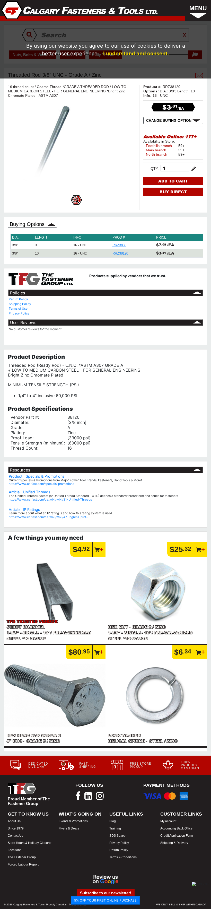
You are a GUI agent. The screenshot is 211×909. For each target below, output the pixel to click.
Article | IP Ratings (24, 509)
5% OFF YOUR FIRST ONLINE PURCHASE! (105, 900)
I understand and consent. (136, 53)
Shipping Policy (20, 304)
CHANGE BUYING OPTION (169, 120)
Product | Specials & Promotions (37, 476)
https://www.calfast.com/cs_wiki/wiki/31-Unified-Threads (50, 499)
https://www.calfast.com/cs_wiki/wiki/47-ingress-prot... (49, 517)
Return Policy (18, 299)
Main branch (156, 150)
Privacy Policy (19, 313)
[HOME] (79, 10)
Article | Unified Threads (29, 492)
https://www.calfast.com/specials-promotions (41, 484)
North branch (156, 154)
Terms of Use (18, 308)
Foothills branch (159, 146)
